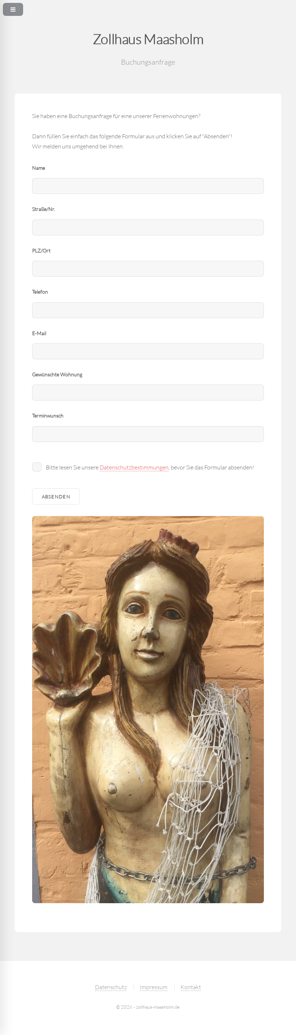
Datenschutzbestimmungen (134, 467)
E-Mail (39, 333)
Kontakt (190, 987)
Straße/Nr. (43, 209)
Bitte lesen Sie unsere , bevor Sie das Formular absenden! (150, 467)
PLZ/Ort (41, 250)
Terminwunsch (48, 415)
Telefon (40, 292)
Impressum (153, 987)
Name (38, 168)
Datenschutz (111, 987)
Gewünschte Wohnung (57, 374)
